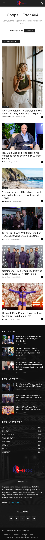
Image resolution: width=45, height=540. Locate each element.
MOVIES (5, 229)
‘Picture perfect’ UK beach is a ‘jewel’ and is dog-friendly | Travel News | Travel (21, 195)
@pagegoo (15, 502)
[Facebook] (17, 518)
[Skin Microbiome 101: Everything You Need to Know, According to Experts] (22, 77)
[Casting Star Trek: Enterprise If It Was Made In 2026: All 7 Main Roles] (22, 256)
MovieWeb (5, 239)
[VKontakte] (34, 518)
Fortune (5, 162)
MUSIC (5, 309)
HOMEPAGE (29, 31)
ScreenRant (6, 277)
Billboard (5, 319)
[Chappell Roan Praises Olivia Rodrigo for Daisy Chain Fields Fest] (22, 296)
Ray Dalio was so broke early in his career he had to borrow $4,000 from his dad (21, 155)
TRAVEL (5, 188)
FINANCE (5, 149)
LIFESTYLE (5, 107)
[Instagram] (28, 518)
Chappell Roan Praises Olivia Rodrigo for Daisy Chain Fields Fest (22, 314)
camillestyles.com (8, 117)
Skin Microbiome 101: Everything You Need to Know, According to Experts (22, 112)
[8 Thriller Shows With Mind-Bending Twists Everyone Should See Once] (22, 218)
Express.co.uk (6, 201)
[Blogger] (11, 518)
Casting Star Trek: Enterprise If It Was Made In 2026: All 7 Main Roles (22, 272)
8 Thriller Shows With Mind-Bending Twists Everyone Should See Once (21, 234)
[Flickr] (22, 518)
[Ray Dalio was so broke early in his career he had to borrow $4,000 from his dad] (22, 136)
